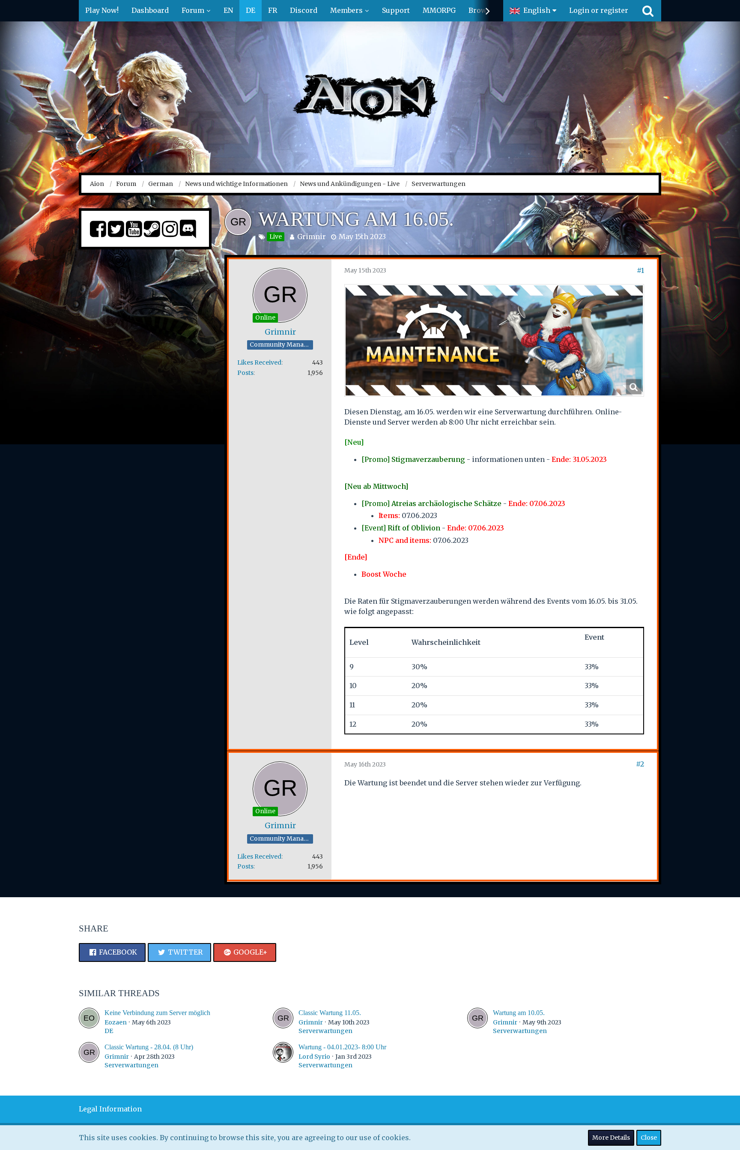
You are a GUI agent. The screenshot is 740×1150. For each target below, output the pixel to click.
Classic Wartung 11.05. (329, 1012)
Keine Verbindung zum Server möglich (157, 1012)
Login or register (598, 10)
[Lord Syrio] (283, 1056)
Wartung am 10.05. (519, 1012)
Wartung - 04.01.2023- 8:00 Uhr (342, 1047)
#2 (640, 764)
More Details (611, 1137)
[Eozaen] (89, 1022)
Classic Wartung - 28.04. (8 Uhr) (148, 1047)
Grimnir (311, 236)
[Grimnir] (283, 1022)
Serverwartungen (325, 1031)
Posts (245, 373)
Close (649, 1137)
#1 (640, 270)
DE (108, 1031)
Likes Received (259, 362)
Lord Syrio (314, 1056)
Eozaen (115, 1022)
